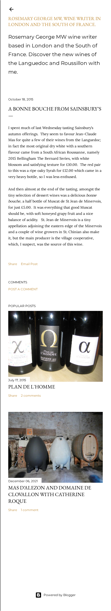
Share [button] (12, 264)
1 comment (29, 510)
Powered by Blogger (60, 595)
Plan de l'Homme (31, 386)
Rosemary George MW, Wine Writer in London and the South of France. (54, 21)
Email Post (29, 264)
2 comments (31, 395)
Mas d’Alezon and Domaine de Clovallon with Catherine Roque (49, 494)
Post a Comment (23, 289)
